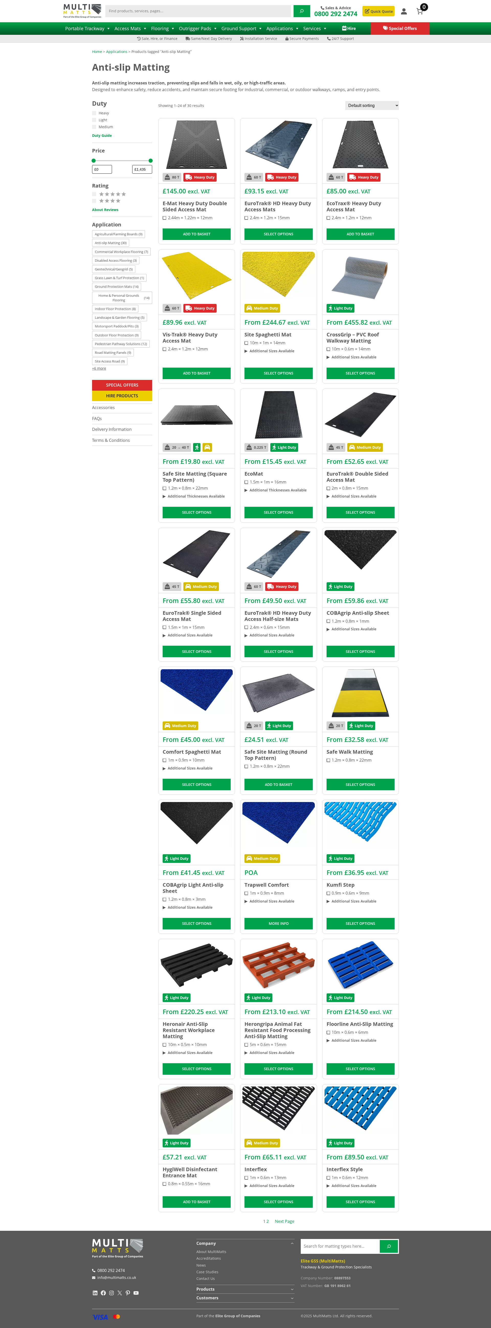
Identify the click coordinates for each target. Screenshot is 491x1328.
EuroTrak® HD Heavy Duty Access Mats (277, 206)
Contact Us (205, 1278)
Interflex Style (345, 1169)
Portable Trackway (84, 28)
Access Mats (128, 28)
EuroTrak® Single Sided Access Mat (192, 616)
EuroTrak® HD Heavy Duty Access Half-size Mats (277, 616)
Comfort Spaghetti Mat (192, 752)
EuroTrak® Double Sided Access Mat (357, 477)
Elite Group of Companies (237, 1315)
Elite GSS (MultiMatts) (323, 1261)
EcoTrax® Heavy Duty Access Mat (354, 206)
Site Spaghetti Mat (268, 335)
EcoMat (253, 474)
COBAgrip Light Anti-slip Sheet (193, 888)
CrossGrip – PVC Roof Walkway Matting (353, 338)
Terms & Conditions (111, 440)
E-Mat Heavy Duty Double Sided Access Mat (195, 206)
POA (251, 872)
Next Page (284, 1221)
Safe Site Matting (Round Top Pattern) (275, 755)
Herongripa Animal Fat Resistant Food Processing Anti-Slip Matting (277, 1030)
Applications (279, 28)
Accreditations (208, 1258)
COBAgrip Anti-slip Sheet (358, 613)
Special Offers (122, 385)
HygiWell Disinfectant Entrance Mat (190, 1172)
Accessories (103, 407)
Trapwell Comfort (266, 885)
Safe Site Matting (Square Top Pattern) (195, 477)
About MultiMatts (211, 1251)
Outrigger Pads (195, 28)
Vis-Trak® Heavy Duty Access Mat (190, 338)
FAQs (97, 418)
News (201, 1265)
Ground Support (238, 28)
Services (312, 28)
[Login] (404, 11)
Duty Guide (102, 135)
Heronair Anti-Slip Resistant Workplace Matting (189, 1030)
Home (97, 51)
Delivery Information (112, 429)
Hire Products (122, 396)
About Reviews (105, 209)
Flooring (160, 28)
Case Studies (207, 1271)
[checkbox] (118, 234)
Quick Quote (381, 11)
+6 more (99, 368)
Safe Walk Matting (350, 752)
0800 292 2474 (335, 13)
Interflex (255, 1169)
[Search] (302, 11)
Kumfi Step (341, 885)
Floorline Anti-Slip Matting (360, 1024)
